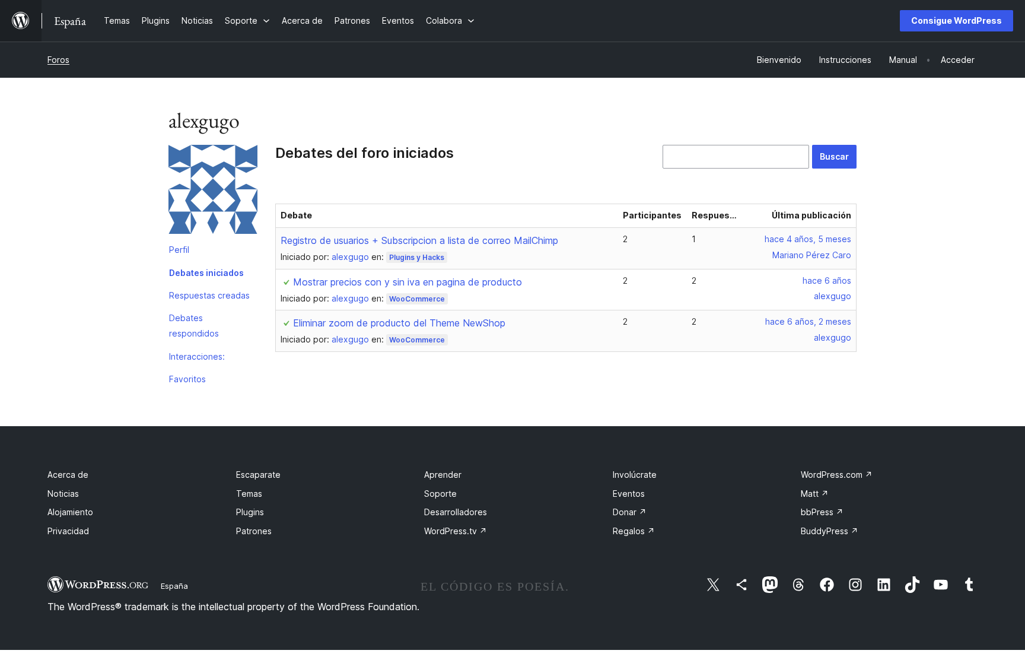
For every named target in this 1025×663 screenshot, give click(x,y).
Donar (630, 512)
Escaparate (258, 475)
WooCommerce (417, 298)
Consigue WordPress (956, 20)
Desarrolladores (455, 512)
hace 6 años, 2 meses (808, 321)
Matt (815, 493)
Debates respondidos (194, 325)
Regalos (634, 531)
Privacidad (68, 531)
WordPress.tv (455, 531)
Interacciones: (197, 356)
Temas (249, 493)
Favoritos (187, 379)
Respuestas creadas (209, 295)
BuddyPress (829, 531)
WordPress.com (837, 475)
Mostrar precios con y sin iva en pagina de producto (407, 282)
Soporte (440, 493)
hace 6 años (827, 280)
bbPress (822, 512)
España (174, 586)
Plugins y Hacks (416, 257)
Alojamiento (70, 512)
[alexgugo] (212, 192)
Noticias (63, 493)
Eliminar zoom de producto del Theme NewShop (399, 323)
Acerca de (67, 475)
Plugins (250, 512)
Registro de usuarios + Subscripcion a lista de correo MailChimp (419, 240)
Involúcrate (635, 475)
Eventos (629, 493)
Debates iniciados (206, 273)
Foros (58, 60)
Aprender (442, 475)
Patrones (254, 531)
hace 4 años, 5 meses (808, 239)
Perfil (179, 250)
